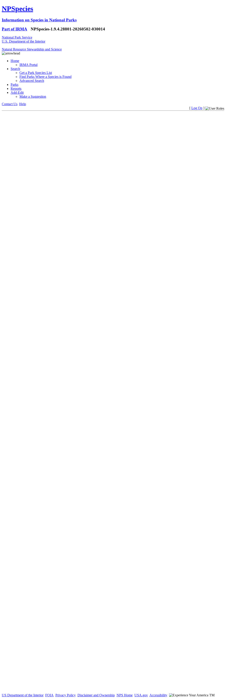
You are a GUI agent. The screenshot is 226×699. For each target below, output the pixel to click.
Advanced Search (31, 80)
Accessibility (158, 695)
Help (22, 104)
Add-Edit (17, 92)
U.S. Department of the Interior (23, 41)
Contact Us (9, 104)
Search (15, 69)
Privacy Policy (65, 695)
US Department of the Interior (22, 695)
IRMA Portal (28, 65)
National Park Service (17, 37)
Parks (14, 84)
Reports (16, 88)
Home (15, 61)
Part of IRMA (14, 29)
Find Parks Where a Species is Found (45, 77)
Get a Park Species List (35, 73)
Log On (196, 108)
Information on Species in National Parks (39, 20)
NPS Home (125, 695)
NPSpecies (17, 9)
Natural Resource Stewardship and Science (32, 49)
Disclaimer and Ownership (96, 695)
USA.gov (141, 695)
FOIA (49, 695)
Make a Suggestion (32, 96)
